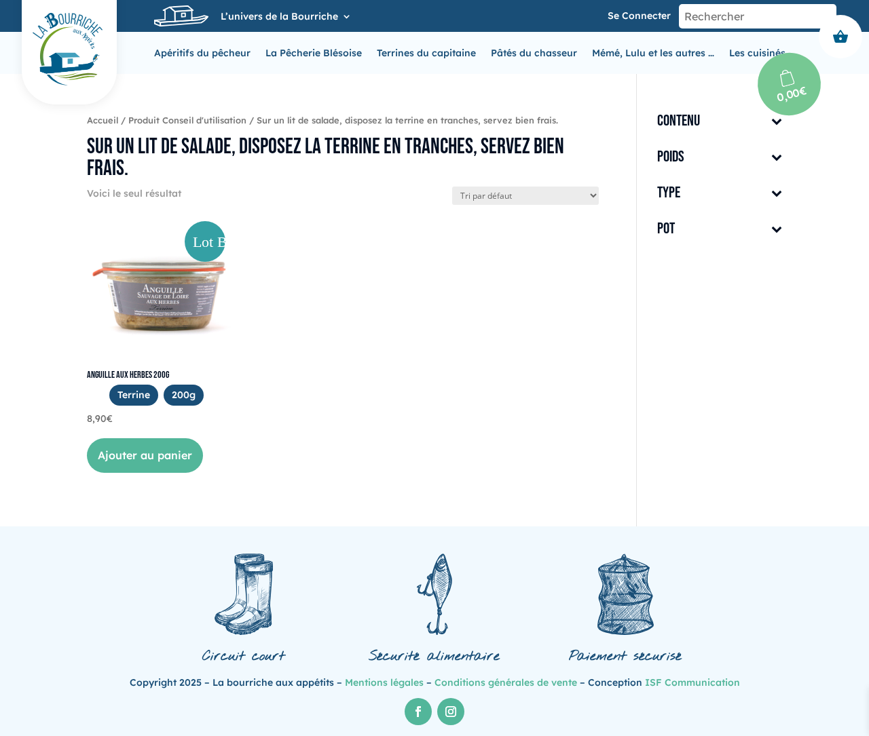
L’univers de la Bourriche (279, 17)
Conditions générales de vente (505, 682)
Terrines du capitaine (426, 53)
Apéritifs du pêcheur (202, 53)
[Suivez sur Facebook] (418, 711)
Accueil (102, 120)
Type (668, 193)
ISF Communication (692, 682)
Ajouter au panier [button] (145, 455)
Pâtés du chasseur (534, 53)
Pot (666, 229)
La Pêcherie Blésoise (313, 53)
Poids (670, 157)
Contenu (678, 121)
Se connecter (639, 15)
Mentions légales (384, 682)
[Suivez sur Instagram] (450, 711)
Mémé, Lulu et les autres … (653, 53)
